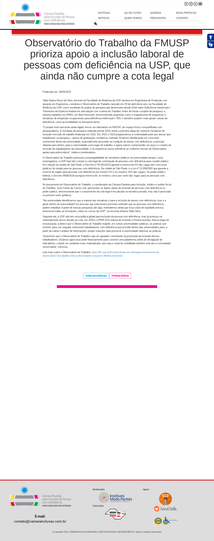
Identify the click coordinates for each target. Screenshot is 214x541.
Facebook (186, 4)
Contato (182, 18)
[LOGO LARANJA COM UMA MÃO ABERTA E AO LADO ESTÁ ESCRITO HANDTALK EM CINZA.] (165, 509)
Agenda (155, 12)
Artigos (104, 18)
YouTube (200, 4)
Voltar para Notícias (96, 275)
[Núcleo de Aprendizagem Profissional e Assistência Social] (165, 521)
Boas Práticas (186, 12)
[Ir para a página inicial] (41, 14)
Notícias (104, 12)
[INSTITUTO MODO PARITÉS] (115, 497)
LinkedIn (196, 4)
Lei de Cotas (132, 12)
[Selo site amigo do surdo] (165, 499)
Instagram (191, 4)
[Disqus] (107, 338)
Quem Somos (133, 18)
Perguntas (158, 18)
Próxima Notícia (120, 275)
